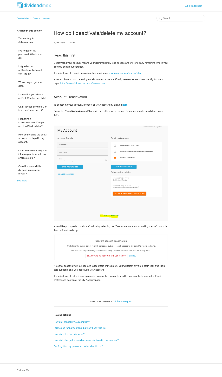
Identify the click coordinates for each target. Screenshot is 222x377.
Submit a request (193, 5)
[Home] (34, 7)
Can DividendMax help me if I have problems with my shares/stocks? (32, 154)
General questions (41, 18)
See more (22, 180)
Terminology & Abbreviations (26, 40)
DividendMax (23, 18)
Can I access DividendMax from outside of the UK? (32, 108)
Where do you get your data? (30, 84)
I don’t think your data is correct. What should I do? (32, 96)
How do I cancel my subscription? (72, 321)
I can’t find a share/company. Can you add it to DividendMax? (31, 122)
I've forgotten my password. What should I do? (31, 54)
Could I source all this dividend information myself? (29, 169)
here (124, 104)
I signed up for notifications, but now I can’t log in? (30, 69)
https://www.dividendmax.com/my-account (82, 83)
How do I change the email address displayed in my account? (32, 138)
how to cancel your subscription (125, 73)
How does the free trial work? (69, 334)
